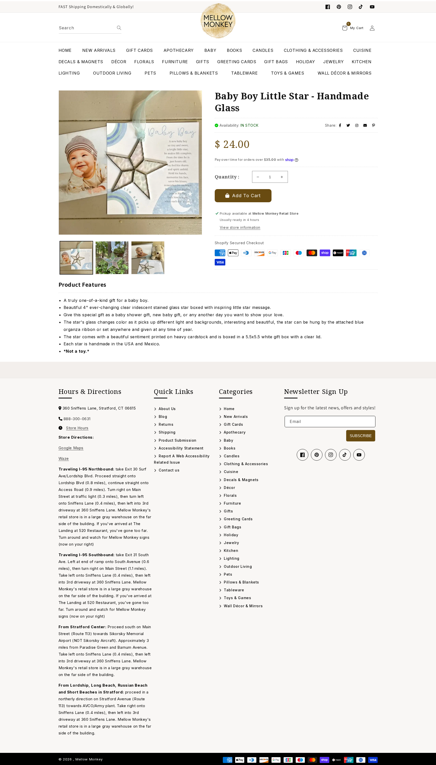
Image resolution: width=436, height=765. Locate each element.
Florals (230, 495)
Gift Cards (233, 424)
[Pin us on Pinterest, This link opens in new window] (338, 6)
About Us (167, 409)
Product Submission (177, 440)
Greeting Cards (238, 519)
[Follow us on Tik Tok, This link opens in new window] (361, 6)
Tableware (233, 590)
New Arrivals (235, 416)
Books (229, 448)
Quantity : (227, 177)
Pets (227, 574)
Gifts (228, 511)
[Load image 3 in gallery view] (148, 258)
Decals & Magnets (241, 480)
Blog (162, 416)
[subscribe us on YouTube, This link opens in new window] (372, 6)
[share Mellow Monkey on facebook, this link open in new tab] (340, 125)
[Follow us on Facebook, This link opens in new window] (327, 6)
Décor (229, 487)
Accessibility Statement (181, 448)
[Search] (119, 27)
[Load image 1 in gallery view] (76, 258)
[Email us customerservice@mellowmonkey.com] (365, 125)
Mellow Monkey (89, 759)
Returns (165, 424)
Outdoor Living (237, 566)
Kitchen (230, 550)
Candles (231, 456)
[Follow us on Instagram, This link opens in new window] (350, 6)
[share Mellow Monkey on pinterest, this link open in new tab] (373, 125)
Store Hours (77, 428)
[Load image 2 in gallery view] (112, 258)
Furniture (232, 503)
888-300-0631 (77, 418)
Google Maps (71, 447)
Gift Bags (232, 527)
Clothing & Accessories (245, 464)
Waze (64, 458)
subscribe (361, 436)
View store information (240, 227)
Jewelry (231, 543)
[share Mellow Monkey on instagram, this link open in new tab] (357, 125)
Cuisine (230, 471)
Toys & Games (237, 598)
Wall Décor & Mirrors (243, 606)
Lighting (231, 558)
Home (229, 409)
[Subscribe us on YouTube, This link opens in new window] (359, 454)
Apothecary (234, 432)
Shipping (167, 432)
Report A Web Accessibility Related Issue (182, 459)
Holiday (230, 535)
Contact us (168, 470)
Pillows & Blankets (241, 582)
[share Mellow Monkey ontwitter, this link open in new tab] (348, 125)
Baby (228, 440)
